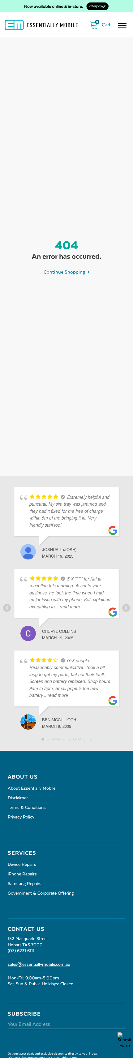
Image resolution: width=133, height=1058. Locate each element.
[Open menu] (122, 25)
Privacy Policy (21, 817)
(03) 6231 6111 (21, 950)
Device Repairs (22, 864)
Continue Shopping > (66, 272)
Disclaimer (18, 798)
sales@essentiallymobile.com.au (39, 964)
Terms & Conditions (27, 807)
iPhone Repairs (22, 874)
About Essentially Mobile (31, 788)
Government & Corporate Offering (41, 893)
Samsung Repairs (24, 883)
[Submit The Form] (121, 1040)
